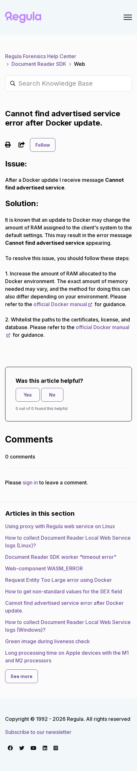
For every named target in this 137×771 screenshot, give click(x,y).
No (52, 394)
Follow (42, 145)
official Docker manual (60, 304)
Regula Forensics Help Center (40, 56)
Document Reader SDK (38, 64)
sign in (30, 482)
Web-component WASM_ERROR (44, 568)
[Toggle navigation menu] (127, 17)
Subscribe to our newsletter (38, 732)
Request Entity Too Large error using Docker (58, 580)
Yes (28, 394)
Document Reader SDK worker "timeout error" (60, 557)
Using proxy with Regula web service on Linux (60, 526)
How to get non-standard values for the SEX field (63, 591)
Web (79, 64)
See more (21, 676)
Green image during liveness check (47, 641)
